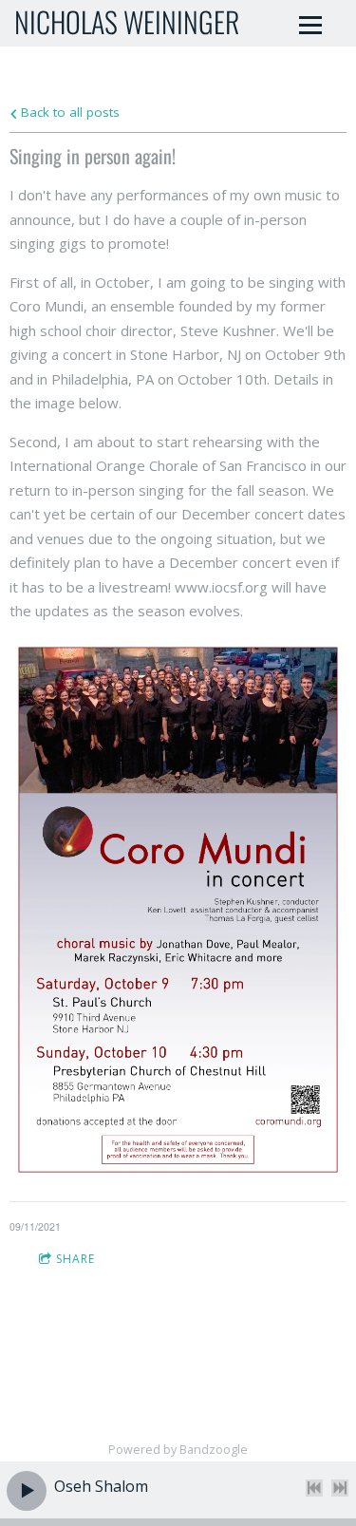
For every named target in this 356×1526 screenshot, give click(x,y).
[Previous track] (314, 1488)
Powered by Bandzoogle (178, 1449)
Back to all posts (68, 112)
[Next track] (339, 1488)
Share (75, 1259)
